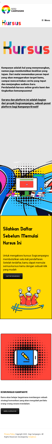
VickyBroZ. (32, 437)
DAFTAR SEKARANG (13, 276)
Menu (47, 20)
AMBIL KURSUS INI (10, 411)
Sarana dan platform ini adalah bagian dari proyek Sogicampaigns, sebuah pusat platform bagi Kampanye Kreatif (26, 103)
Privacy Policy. (9, 434)
